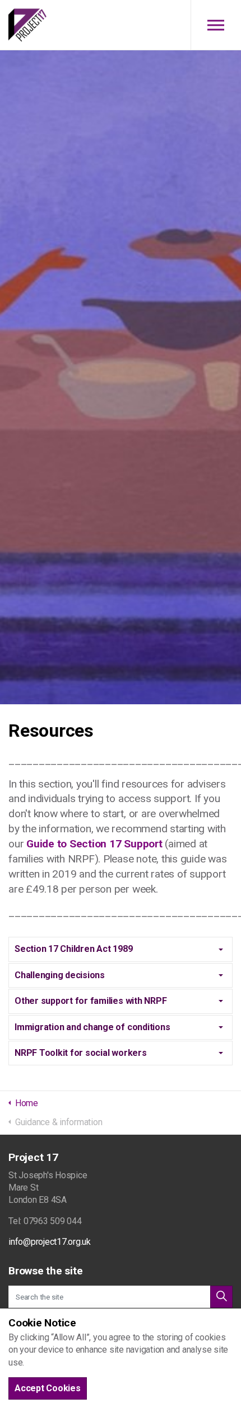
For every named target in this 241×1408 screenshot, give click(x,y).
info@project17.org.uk (49, 1241)
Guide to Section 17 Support (94, 843)
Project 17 (27, 25)
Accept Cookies (48, 1388)
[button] (221, 1297)
